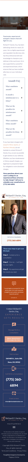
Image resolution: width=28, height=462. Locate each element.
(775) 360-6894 (9, 184)
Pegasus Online (14, 457)
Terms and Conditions (9, 451)
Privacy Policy (21, 451)
